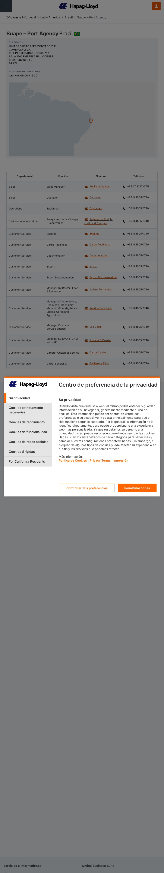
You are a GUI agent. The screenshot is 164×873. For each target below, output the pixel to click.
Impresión (120, 460)
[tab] (28, 398)
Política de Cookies (73, 460)
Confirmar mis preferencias (87, 488)
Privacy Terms (100, 460)
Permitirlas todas (137, 488)
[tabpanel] (107, 431)
